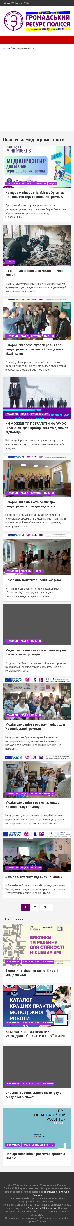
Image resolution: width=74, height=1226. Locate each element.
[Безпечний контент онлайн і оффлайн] (37, 555)
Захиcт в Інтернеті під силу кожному (33, 877)
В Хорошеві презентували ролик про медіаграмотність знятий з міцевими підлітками (34, 349)
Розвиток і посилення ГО (38, 1145)
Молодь (36, 336)
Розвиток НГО (39, 414)
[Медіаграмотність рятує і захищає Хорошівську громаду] (37, 777)
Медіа (52, 183)
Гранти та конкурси (18, 183)
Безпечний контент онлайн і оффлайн (34, 580)
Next (46, 907)
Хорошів (49, 793)
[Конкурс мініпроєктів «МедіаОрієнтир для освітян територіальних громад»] (37, 167)
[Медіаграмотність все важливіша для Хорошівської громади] (37, 699)
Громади (40, 183)
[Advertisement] (37, 89)
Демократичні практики (38, 961)
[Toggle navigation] (7, 40)
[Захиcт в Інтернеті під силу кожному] (37, 851)
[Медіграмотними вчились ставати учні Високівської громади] (37, 625)
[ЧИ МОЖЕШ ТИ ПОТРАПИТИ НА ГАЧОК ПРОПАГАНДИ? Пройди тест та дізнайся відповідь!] (37, 398)
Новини (49, 336)
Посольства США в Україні (42, 1208)
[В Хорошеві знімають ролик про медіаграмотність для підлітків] (37, 476)
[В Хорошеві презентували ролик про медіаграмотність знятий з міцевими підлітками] (37, 319)
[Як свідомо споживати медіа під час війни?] (37, 245)
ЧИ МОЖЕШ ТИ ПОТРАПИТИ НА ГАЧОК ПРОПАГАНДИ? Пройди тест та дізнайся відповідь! (36, 428)
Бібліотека (13, 961)
